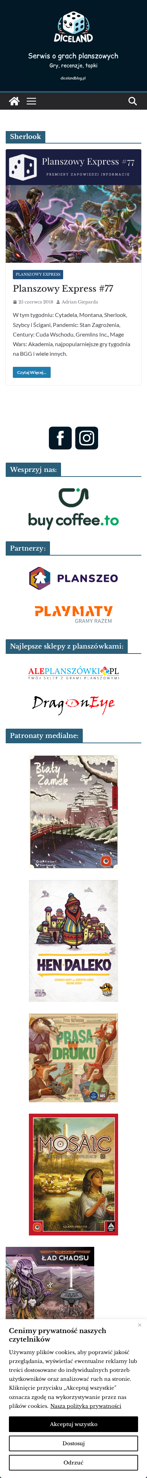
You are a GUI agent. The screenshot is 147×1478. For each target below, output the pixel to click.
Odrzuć (73, 1462)
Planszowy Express (38, 274)
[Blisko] (139, 1325)
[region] (73, 1398)
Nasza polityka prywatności (85, 1406)
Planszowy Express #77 (63, 288)
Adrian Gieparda (80, 302)
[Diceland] (14, 101)
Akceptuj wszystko (73, 1424)
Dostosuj (73, 1443)
